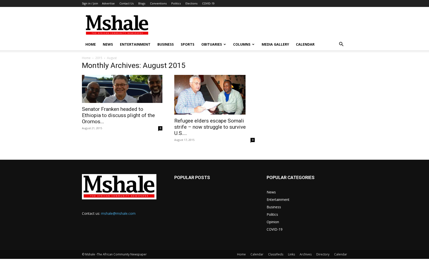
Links (291, 254)
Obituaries (211, 44)
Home (90, 44)
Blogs (141, 3)
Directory (322, 254)
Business (165, 44)
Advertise (108, 3)
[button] (341, 44)
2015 (98, 58)
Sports (187, 44)
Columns (241, 44)
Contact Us (126, 3)
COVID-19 (208, 3)
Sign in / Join (90, 3)
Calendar (305, 44)
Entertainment (135, 44)
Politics (176, 3)
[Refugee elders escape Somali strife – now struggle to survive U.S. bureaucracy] (214, 95)
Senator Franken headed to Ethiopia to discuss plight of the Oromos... (118, 115)
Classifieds (275, 254)
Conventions (158, 3)
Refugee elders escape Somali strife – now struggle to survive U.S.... (210, 127)
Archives (306, 254)
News (108, 44)
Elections (191, 3)
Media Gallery (275, 44)
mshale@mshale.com (118, 213)
